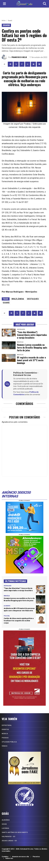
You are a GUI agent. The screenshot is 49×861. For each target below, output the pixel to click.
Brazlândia (18, 299)
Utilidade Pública (9, 742)
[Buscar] (44, 4)
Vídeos (4, 746)
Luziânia (5, 828)
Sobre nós (9, 858)
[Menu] (4, 4)
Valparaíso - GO (8, 836)
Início (4, 20)
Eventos (5, 729)
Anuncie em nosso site (20, 856)
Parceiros (36, 856)
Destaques (33, 299)
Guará (10, 20)
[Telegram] (39, 64)
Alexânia (6, 820)
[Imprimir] (33, 64)
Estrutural (7, 725)
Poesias (5, 738)
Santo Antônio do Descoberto (15, 832)
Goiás (4, 824)
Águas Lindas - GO (9, 841)
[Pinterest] (21, 64)
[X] (16, 64)
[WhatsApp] (27, 64)
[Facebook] (10, 64)
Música (5, 734)
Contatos (5, 856)
